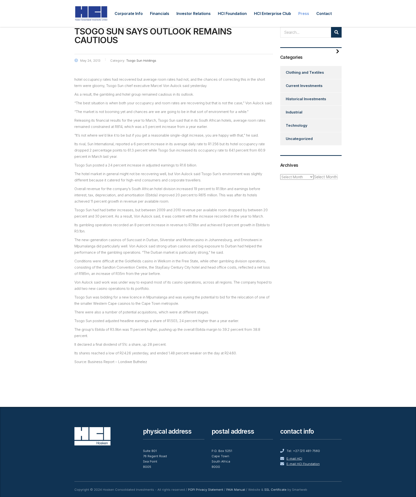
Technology (296, 125)
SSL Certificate (275, 489)
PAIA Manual (235, 489)
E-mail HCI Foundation (303, 464)
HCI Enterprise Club (272, 13)
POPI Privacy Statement (205, 489)
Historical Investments (306, 99)
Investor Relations (193, 13)
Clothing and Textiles (305, 72)
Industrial (294, 112)
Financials (159, 13)
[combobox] (325, 176)
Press (303, 13)
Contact (324, 13)
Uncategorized (299, 138)
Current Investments (304, 85)
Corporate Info (129, 13)
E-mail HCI (294, 458)
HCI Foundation (232, 13)
